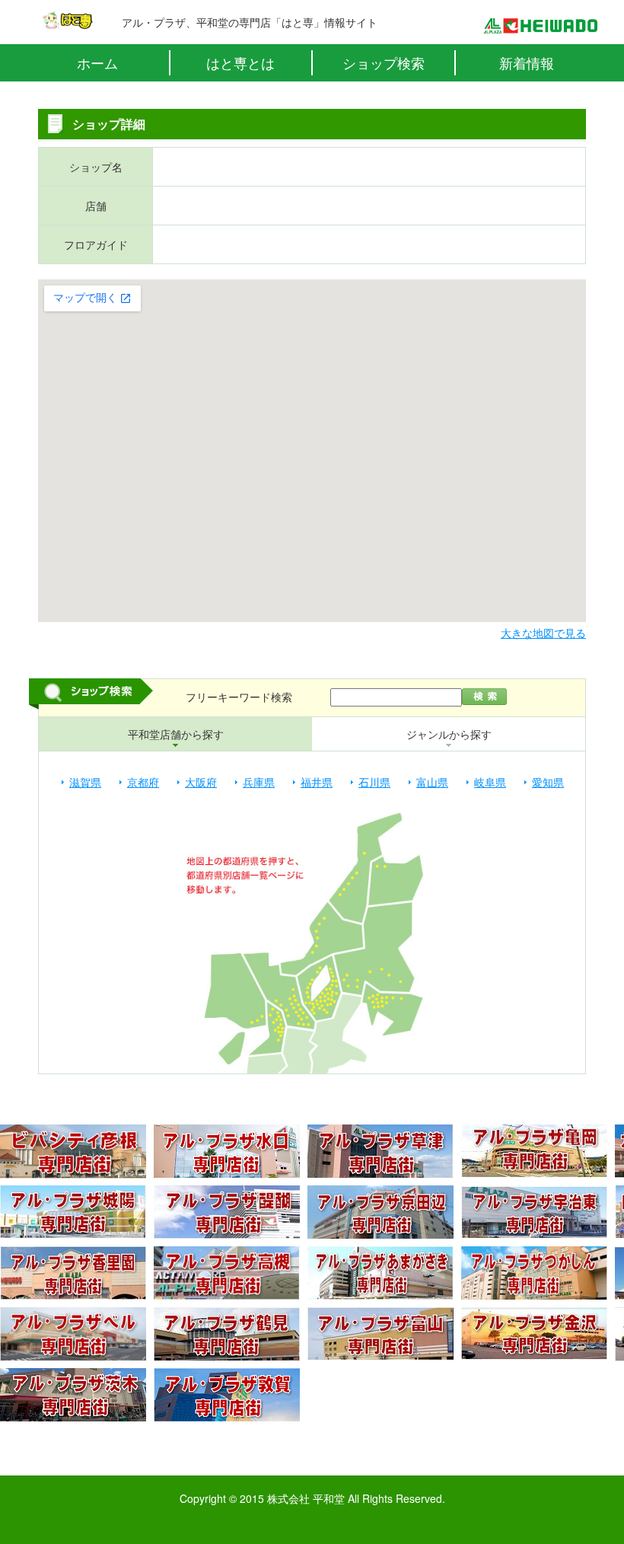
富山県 (432, 782)
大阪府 (201, 782)
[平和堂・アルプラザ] (540, 25)
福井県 (317, 782)
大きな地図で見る (543, 632)
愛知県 (548, 782)
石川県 (374, 782)
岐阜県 (490, 782)
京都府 (143, 782)
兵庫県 (259, 782)
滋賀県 (85, 782)
